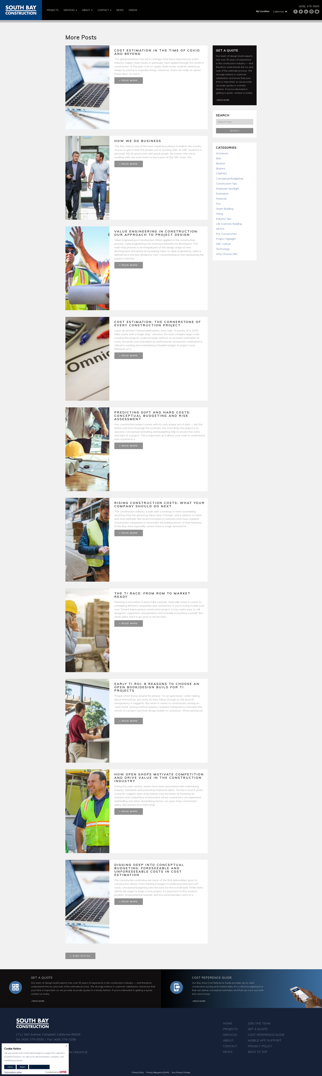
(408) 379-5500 (309, 6)
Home (227, 1023)
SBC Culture (223, 243)
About (86, 10)
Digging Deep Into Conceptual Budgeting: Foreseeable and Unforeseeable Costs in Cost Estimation (149, 870)
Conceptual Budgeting (229, 178)
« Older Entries (80, 956)
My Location (262, 11)
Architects (222, 153)
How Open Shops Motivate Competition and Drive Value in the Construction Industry (159, 777)
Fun (218, 203)
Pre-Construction (226, 233)
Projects (53, 10)
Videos (133, 10)
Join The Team (259, 1023)
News (120, 10)
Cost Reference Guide (212, 977)
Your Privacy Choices (181, 1072)
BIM (218, 158)
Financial (221, 198)
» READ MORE (128, 80)
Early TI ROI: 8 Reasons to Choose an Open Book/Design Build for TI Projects (157, 687)
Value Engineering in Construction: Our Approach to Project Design (156, 233)
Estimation (222, 193)
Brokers (220, 168)
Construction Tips (226, 183)
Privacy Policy (260, 1046)
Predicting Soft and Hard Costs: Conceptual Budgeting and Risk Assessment (152, 415)
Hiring (219, 213)
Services (69, 10)
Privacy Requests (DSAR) (157, 1072)
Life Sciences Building (229, 223)
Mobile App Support (264, 1040)
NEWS (220, 228)
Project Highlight (226, 238)
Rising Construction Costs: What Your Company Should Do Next (159, 504)
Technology (223, 249)
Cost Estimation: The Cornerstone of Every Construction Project (157, 323)
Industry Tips (223, 218)
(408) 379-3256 (64, 1039)
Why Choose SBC (227, 254)
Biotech (220, 163)
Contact (104, 10)
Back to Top (257, 1052)
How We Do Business (137, 141)
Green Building (224, 208)
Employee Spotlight (227, 188)
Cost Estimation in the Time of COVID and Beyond (157, 52)
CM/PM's (221, 173)
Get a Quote (227, 50)
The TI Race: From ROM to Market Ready (152, 595)
